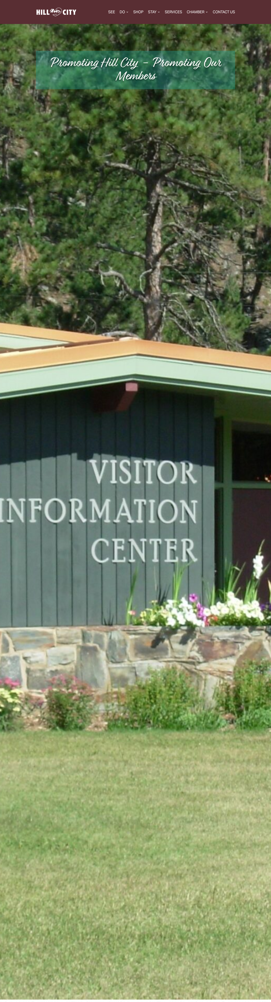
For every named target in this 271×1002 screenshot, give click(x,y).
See (111, 12)
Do (122, 12)
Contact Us (224, 12)
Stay (152, 12)
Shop (138, 12)
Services (173, 12)
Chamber (195, 12)
